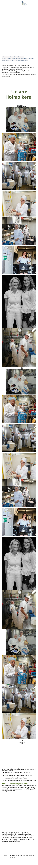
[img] (24, 3)
